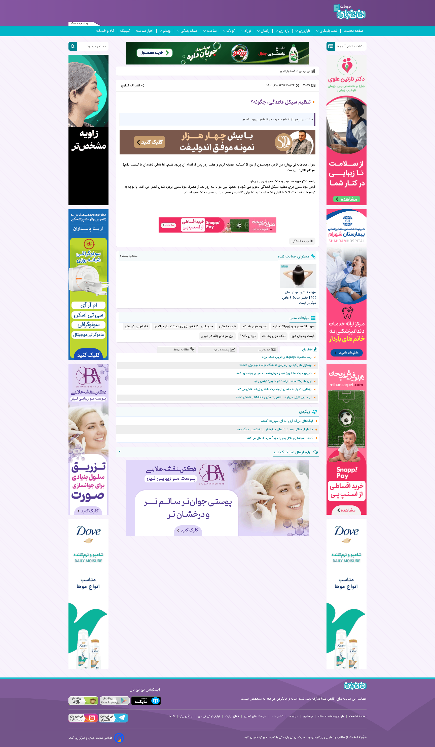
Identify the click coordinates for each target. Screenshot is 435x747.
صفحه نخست (354, 31)
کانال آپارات (232, 716)
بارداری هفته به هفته (331, 716)
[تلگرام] (113, 722)
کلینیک (125, 31)
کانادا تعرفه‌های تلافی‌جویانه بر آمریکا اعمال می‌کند (280, 438)
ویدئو (167, 31)
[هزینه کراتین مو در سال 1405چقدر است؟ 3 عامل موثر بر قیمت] (298, 276)
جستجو (308, 716)
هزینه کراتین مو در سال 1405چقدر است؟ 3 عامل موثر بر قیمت (299, 298)
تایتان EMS (248, 336)
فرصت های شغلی (255, 716)
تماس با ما (277, 716)
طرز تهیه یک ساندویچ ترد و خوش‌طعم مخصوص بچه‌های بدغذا (274, 373)
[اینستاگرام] (83, 722)
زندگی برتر (186, 716)
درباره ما (293, 716)
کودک (231, 31)
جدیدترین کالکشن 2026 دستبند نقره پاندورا (183, 326)
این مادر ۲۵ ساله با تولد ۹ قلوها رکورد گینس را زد (283, 381)
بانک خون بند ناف (273, 336)
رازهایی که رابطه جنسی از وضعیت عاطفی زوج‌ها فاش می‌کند (274, 389)
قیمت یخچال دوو (303, 336)
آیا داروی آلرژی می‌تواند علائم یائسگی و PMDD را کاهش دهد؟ (274, 397)
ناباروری (304, 31)
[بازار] (83, 700)
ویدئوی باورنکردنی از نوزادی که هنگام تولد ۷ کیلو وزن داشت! (275, 365)
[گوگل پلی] (114, 700)
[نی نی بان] (350, 12)
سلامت (212, 31)
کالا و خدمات (105, 31)
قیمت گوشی (227, 326)
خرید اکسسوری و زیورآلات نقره (293, 326)
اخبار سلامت (144, 31)
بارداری (284, 31)
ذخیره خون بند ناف (254, 326)
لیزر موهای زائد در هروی (217, 336)
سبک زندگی (188, 31)
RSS (172, 716)
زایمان (265, 31)
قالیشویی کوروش (136, 326)
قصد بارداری (328, 31)
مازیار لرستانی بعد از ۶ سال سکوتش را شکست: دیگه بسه (275, 429)
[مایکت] (146, 700)
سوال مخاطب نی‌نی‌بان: (299, 165)
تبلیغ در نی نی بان (209, 716)
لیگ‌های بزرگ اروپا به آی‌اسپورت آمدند (287, 421)
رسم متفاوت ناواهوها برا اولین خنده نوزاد (287, 357)
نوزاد (247, 31)
